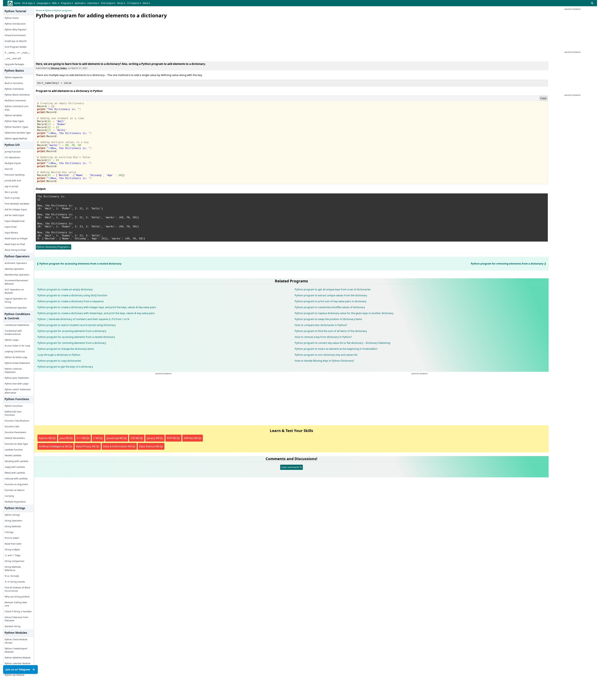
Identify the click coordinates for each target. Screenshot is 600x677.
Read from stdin (13, 543)
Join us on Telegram (18, 669)
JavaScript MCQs (117, 438)
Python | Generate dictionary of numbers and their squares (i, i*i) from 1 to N (83, 319)
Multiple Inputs (13, 163)
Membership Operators (17, 274)
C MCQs (98, 438)
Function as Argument (16, 484)
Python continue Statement (13, 370)
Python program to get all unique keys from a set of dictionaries (333, 289)
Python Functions (14, 405)
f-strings (9, 532)
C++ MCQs (83, 438)
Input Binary (11, 232)
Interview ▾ (93, 3)
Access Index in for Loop (17, 345)
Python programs (63, 10)
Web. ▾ (55, 3)
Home (17, 3)
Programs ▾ (67, 3)
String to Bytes (12, 549)
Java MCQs (66, 438)
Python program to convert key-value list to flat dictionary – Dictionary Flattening (342, 343)
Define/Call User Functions (13, 413)
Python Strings (12, 514)
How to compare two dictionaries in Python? (321, 325)
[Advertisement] (59, 39)
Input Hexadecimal (15, 221)
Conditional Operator (16, 307)
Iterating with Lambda (16, 461)
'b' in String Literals (15, 581)
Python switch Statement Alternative (18, 391)
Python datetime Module (17, 657)
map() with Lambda (15, 466)
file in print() (11, 192)
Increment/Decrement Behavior (16, 282)
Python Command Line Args (16, 108)
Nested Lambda (13, 455)
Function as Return (15, 490)
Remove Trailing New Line (16, 604)
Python (48, 10)
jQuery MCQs (155, 438)
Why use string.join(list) (17, 596)
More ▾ (146, 3)
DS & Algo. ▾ (28, 3)
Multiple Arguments (15, 501)
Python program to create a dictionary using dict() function (72, 295)
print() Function (13, 151)
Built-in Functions (14, 83)
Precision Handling (15, 174)
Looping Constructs (15, 351)
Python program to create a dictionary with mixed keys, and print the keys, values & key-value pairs (96, 313)
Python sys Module (14, 674)
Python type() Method (16, 138)
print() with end (13, 180)
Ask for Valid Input (14, 215)
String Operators (13, 520)
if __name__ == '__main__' (17, 52)
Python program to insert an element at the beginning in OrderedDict (336, 349)
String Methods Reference (13, 568)
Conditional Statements (17, 324)
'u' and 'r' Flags (12, 555)
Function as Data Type (16, 443)
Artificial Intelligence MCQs (55, 446)
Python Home (12, 17)
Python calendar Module (17, 663)
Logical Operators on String (16, 300)
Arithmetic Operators (16, 263)
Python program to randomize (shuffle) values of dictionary (330, 307)
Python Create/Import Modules (16, 650)
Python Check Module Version (16, 641)
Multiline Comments (15, 100)
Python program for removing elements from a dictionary (507, 263)
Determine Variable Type (18, 132)
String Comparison (14, 561)
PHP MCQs (173, 438)
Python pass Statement (17, 377)
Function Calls (12, 426)
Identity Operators (14, 268)
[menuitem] (18, 3)
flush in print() (12, 197)
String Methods (13, 526)
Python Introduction (15, 23)
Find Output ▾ (108, 3)
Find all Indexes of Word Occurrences (17, 589)
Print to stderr (12, 537)
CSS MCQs (136, 438)
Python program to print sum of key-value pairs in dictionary (330, 301)
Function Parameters (15, 432)
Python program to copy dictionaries (59, 360)
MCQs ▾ (121, 3)
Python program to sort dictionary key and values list (326, 354)
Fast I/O (9, 168)
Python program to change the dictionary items (66, 349)
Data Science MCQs (151, 446)
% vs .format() (12, 575)
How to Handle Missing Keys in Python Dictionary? (324, 360)
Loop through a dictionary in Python (59, 354)
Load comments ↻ (291, 467)
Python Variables (13, 115)
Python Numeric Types (16, 126)
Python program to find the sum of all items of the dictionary (331, 331)
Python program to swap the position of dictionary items (328, 319)
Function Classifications (17, 420)
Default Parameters (15, 438)
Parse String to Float (15, 249)
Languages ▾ (43, 3)
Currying (9, 495)
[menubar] (83, 3)
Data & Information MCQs (119, 446)
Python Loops (12, 339)
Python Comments (14, 88)
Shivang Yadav (59, 68)
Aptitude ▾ (80, 3)
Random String (12, 626)
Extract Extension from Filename (16, 619)
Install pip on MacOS (16, 41)
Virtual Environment (15, 35)
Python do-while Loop (16, 357)
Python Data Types (14, 121)
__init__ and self (13, 58)
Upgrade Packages (14, 64)
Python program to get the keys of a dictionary (65, 366)
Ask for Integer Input (16, 209)
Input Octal (11, 226)
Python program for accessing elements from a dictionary (72, 331)
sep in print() (11, 186)
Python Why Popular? (16, 29)
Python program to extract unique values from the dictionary (331, 295)
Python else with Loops (17, 383)
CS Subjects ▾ (134, 3)
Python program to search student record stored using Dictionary (77, 325)
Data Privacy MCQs (87, 446)
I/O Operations (12, 157)
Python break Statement (17, 362)
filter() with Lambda (15, 472)
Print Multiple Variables (17, 203)
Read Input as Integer (16, 238)
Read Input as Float (15, 244)
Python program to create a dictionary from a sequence (71, 301)
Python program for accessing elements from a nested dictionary (80, 263)
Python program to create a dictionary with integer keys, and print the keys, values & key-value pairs (97, 307)
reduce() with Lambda (16, 478)
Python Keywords (14, 77)
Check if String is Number (18, 611)
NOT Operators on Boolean (14, 291)
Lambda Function (14, 449)
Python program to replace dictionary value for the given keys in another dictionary (344, 313)
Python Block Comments (17, 94)
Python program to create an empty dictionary (65, 289)
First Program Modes (16, 46)
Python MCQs (47, 438)
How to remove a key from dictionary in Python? (323, 337)
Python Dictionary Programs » (53, 247)
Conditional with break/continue (13, 332)
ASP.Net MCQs (192, 438)
